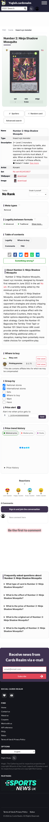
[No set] (6, 50)
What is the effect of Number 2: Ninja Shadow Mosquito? (24, 596)
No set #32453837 (22, 171)
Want (9, 398)
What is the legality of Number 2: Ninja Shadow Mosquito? (24, 629)
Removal (7, 210)
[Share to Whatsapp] (32, 255)
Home (3, 707)
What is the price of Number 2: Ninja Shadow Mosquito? (23, 607)
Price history (12, 467)
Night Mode (6, 758)
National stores (14, 385)
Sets (9, 392)
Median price (28, 433)
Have (9, 402)
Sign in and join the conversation (24, 509)
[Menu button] (44, 5)
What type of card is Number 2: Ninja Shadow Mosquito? (24, 585)
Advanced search (14, 120)
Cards (10, 30)
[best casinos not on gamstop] (20, 785)
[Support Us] (4, 695)
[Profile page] (37, 8)
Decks (41, 433)
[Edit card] (24, 134)
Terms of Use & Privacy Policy (13, 739)
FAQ (22, 246)
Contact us (5, 711)
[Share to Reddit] (26, 255)
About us (4, 715)
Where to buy (23, 240)
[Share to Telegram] (37, 255)
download (22, 176)
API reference (6, 727)
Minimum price (11, 433)
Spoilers (15, 113)
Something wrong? (24, 261)
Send (42, 417)
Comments (10, 246)
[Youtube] (11, 695)
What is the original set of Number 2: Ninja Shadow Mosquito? (24, 618)
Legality (8, 240)
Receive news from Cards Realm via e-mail (24, 657)
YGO (4, 30)
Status (3, 735)
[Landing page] (4, 2)
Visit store (41, 359)
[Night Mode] (31, 8)
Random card (36, 113)
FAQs (3, 731)
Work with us (6, 723)
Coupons (4, 719)
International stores (16, 388)
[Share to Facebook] (15, 255)
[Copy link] (9, 255)
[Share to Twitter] (21, 255)
